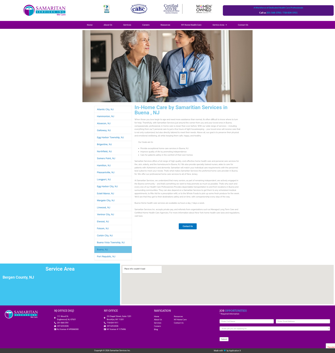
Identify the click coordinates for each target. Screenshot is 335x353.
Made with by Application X (227, 350)
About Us (108, 25)
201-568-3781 (273, 12)
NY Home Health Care (191, 25)
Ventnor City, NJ (105, 214)
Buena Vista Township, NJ (111, 242)
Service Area (218, 25)
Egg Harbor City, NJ (107, 186)
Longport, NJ (104, 179)
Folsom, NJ (103, 228)
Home (90, 25)
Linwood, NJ (103, 207)
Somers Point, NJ (106, 158)
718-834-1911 (290, 12)
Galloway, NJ (104, 130)
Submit (224, 339)
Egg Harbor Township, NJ (110, 137)
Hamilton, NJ (104, 165)
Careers (145, 25)
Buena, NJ (102, 249)
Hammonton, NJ (105, 116)
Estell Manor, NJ (105, 193)
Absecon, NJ (103, 123)
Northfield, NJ (104, 151)
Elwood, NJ (103, 221)
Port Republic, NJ (106, 256)
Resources (165, 25)
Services (127, 25)
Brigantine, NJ (104, 144)
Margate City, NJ (106, 200)
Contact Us (243, 25)
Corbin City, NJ (105, 235)
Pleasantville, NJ (105, 172)
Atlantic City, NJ (105, 109)
